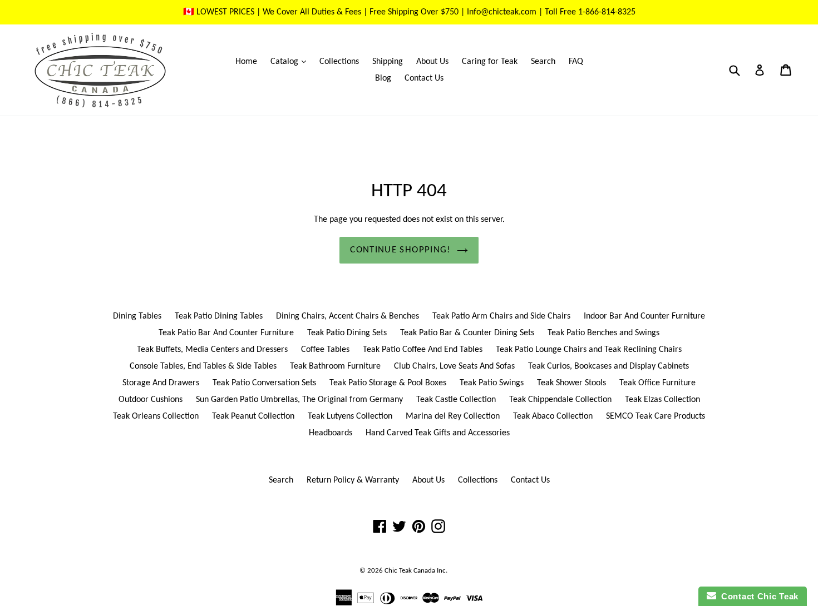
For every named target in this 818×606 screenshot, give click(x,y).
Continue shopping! (400, 250)
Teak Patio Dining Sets (347, 333)
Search (543, 61)
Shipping (387, 61)
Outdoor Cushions (151, 399)
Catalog (291, 61)
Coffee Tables (325, 349)
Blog (383, 78)
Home (246, 61)
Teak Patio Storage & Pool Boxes (387, 383)
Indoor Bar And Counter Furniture (644, 316)
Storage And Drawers (160, 383)
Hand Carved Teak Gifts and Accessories (438, 433)
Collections (339, 61)
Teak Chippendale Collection (560, 399)
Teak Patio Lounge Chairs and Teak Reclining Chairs (589, 349)
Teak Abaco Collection (553, 416)
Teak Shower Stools (571, 383)
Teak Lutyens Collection (350, 416)
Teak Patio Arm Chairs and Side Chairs (501, 316)
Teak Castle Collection (456, 399)
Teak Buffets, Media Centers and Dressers (212, 349)
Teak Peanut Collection (253, 416)
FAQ (576, 61)
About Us (432, 61)
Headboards (330, 433)
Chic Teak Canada (410, 570)
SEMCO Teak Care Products (655, 416)
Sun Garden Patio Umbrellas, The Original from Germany (299, 399)
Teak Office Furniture (657, 383)
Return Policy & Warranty (353, 480)
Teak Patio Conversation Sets (264, 383)
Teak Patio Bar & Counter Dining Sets (467, 333)
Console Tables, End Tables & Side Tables (203, 366)
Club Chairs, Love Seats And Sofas (454, 366)
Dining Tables (137, 316)
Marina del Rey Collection (453, 416)
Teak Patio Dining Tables (219, 316)
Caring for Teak (490, 61)
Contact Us (424, 78)
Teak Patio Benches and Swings (603, 333)
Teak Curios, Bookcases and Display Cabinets (608, 366)
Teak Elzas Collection (662, 399)
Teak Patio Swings (492, 383)
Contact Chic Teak (757, 596)
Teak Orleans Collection (156, 416)
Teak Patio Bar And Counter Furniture (226, 333)
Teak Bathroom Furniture (335, 366)
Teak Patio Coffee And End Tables (422, 349)
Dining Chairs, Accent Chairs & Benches (347, 316)
